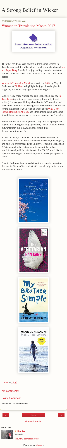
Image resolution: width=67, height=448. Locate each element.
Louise (21, 431)
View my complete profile (27, 438)
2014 (47, 83)
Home (33, 415)
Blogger (39, 445)
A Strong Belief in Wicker (30, 9)
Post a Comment (11, 398)
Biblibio (18, 86)
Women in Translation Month (16, 83)
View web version (33, 421)
